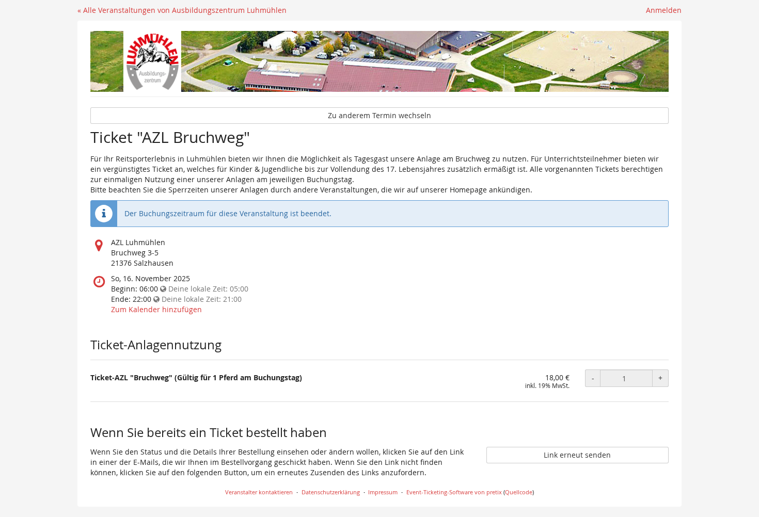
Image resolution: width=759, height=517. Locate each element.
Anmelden (664, 10)
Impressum (383, 492)
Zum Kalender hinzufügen (156, 309)
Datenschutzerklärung (331, 492)
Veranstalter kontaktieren (259, 492)
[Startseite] (379, 61)
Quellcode (518, 492)
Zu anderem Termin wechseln (379, 115)
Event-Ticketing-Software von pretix (454, 492)
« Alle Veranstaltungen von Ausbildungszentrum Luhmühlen (182, 10)
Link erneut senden (577, 455)
